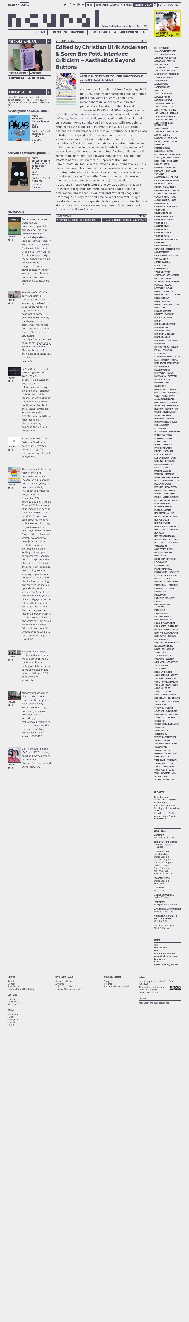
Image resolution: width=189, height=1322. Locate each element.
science (170, 649)
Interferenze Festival (164, 953)
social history (161, 665)
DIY (170, 304)
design (169, 288)
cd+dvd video (160, 183)
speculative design (170, 701)
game (167, 382)
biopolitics (159, 151)
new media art (160, 539)
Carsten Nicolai (161, 177)
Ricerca (108, 983)
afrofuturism (160, 74)
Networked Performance (166, 956)
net (172, 513)
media (71, 40)
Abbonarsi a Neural (23, 41)
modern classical (171, 496)
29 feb (12, 484)
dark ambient (173, 275)
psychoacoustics (162, 616)
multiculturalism (162, 500)
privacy (158, 601)
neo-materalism (161, 513)
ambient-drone (161, 83)
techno (171, 717)
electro (157, 320)
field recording (161, 366)
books (166, 164)
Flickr (11, 1024)
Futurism (158, 382)
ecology (158, 317)
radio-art (172, 636)
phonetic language (163, 568)
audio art (173, 119)
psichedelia (159, 609)
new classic (174, 526)
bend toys (172, 138)
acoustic (171, 60)
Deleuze (168, 284)
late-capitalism (161, 457)
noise (156, 542)
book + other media (169, 161)
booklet (158, 164)
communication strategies (166, 206)
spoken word (160, 704)
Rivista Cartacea (103, 32)
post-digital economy (164, 588)
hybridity (158, 408)
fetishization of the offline (166, 363)
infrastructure (161, 425)
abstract (158, 57)
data (156, 278)
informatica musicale (164, 418)
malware (166, 477)
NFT (170, 539)
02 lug (12, 300)
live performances (163, 464)
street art (159, 711)
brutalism (171, 170)
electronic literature (164, 333)
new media (159, 532)
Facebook (13, 1014)
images (157, 412)
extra (177, 356)
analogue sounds (162, 96)
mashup (175, 477)
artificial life (160, 119)
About (90, 4)
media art (158, 487)
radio (175, 629)
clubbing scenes (162, 200)
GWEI (156, 950)
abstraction (170, 57)
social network (161, 675)
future (167, 379)
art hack (164, 113)
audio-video (159, 131)
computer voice (161, 235)
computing (159, 242)
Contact (114, 4)
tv (169, 750)
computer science (162, 232)
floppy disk (159, 372)
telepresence (160, 733)
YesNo (25, 438)
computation (160, 209)
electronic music (162, 337)
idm (176, 408)
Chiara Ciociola (63, 216)
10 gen (12, 656)
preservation (160, 594)
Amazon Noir (160, 947)
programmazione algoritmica (162, 605)
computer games (161, 226)
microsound (169, 490)
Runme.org (159, 959)
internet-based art (163, 444)
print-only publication (164, 598)
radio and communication (166, 632)
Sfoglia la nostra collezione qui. (28, 104)
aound (157, 106)
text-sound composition (165, 737)
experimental (160, 353)
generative (173, 392)
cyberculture (160, 265)
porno (167, 578)
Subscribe (102, 4)
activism (175, 67)
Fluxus (170, 372)
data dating (166, 278)
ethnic (157, 350)
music (175, 500)
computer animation (163, 219)
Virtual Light (160, 813)
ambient (171, 77)
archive (172, 109)
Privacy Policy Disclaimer (21, 988)
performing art (161, 565)
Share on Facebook (12, 240)
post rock (173, 585)
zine (172, 779)
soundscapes (174, 698)
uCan (156, 961)
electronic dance (162, 330)
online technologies (163, 552)
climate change (161, 196)
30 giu (12, 377)
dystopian (169, 314)
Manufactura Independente (154, 1002)
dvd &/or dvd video (162, 311)
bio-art (167, 141)
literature (170, 460)
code (174, 200)
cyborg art (159, 275)
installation (160, 428)
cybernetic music (162, 271)
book (63, 40)
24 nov (12, 236)
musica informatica (163, 506)
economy (168, 317)
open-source (160, 555)
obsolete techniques (163, 549)
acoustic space (161, 64)
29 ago (12, 701)
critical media (160, 255)
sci (163, 649)
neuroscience (160, 526)
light (173, 457)
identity (169, 408)
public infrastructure (164, 623)
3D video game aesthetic (165, 51)
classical (175, 190)
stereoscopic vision (163, 707)
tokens (175, 743)
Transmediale (160, 746)
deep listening (172, 281)
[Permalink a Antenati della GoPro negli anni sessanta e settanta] (14, 754)
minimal (158, 493)
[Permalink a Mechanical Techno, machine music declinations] (14, 294)
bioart (175, 141)
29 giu (12, 446)
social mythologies (163, 672)
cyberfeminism (161, 268)
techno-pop (159, 720)
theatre (157, 740)
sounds (172, 694)
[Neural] (53, 18)
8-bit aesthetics (167, 54)
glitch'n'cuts (168, 395)
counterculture (161, 252)
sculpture (159, 658)
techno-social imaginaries (166, 724)
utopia (168, 753)
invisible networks (163, 448)
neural (176, 516)
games (173, 389)
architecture (160, 109)
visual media (168, 766)
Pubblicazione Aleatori (116, 986)
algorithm (174, 74)
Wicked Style (160, 802)
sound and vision (170, 681)
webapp (157, 776)
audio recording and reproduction (163, 123)
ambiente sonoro (162, 87)
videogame (172, 760)
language (158, 454)
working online (161, 779)
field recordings (162, 369)
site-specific (172, 662)
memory (158, 490)
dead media (159, 281)
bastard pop (160, 138)
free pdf (158, 379)
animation (159, 103)
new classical (161, 529)
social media (160, 668)
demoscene (159, 288)
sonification (171, 678)
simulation (159, 662)
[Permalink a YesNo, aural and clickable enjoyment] (14, 441)
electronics (173, 340)
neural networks (162, 523)
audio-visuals (173, 131)
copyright (159, 249)
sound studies (160, 694)
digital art (159, 294)
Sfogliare (109, 981)
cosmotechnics (173, 249)
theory (167, 740)
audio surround (161, 128)
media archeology (162, 483)
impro (157, 415)
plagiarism (174, 571)
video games (159, 760)
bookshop (159, 167)
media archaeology (170, 480)
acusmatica (159, 70)
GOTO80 (26, 416)
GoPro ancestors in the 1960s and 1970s (35, 750)
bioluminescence (162, 147)
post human (172, 581)
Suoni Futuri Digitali (165, 799)
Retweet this (9, 240)
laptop (168, 454)
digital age (168, 291)
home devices (173, 405)
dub (163, 307)
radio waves (160, 636)
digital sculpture (162, 301)
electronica (160, 340)
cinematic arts (169, 187)
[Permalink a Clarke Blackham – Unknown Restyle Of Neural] (14, 226)
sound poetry (172, 684)
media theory (171, 487)
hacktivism (159, 405)
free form (172, 376)
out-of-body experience (165, 559)
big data (158, 141)
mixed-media (169, 493)
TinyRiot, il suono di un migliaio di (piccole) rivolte (78, 219)
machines (158, 474)
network (167, 516)
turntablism (160, 750)
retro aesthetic (172, 642)
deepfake (158, 284)
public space (160, 626)
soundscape (160, 698)
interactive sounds (163, 434)
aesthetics (172, 70)
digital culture (173, 294)
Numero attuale (18, 73)
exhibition (167, 350)
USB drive (158, 753)
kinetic (157, 451)
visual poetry (160, 769)
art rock (174, 113)
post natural (160, 585)
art (57, 40)
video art (165, 756)
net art (157, 516)
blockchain (174, 154)
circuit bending (161, 190)
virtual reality (161, 763)
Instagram (13, 1019)
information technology (165, 421)
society (174, 675)
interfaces (159, 438)
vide (175, 753)
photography (160, 571)
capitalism (159, 173)
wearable (165, 773)
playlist (158, 575)
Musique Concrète (162, 510)
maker (157, 477)
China (170, 183)
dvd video (158, 314)
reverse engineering (163, 645)
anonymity (171, 103)
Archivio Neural (133, 32)
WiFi (165, 776)
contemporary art (162, 245)
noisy (164, 542)
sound (157, 681)
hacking (174, 402)
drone (157, 307)
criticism (173, 255)
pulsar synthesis (162, 629)
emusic (174, 346)
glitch (157, 395)
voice (156, 773)
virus (172, 763)
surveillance (160, 714)
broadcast (159, 170)
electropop (159, 343)
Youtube (12, 1022)
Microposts (16, 212)
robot (157, 649)
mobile (157, 496)
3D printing (164, 48)
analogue (158, 90)
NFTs (176, 539)
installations (160, 431)
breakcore (170, 167)
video (156, 756)
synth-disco (160, 717)
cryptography (161, 258)
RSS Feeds (127, 4)
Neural (11, 976)
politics (158, 578)
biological (159, 144)
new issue (174, 529)
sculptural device (162, 655)
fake (156, 360)
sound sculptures (162, 691)
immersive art (169, 412)
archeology (167, 106)
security (170, 658)
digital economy (161, 297)
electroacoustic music (164, 324)
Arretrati (36, 73)
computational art (163, 213)
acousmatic (159, 60)
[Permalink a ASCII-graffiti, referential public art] (14, 371)
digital (157, 291)
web (174, 773)
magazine (169, 474)
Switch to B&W (143, 4)
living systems (161, 467)
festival (174, 360)
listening (158, 460)
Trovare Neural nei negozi (27, 78)
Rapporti (78, 32)
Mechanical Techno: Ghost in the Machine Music (36, 346)
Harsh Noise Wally (32, 651)
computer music (161, 229)
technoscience (161, 730)
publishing (173, 626)
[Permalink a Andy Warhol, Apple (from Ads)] (14, 475)
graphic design (161, 402)
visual (157, 766)
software (158, 678)
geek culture (160, 392)
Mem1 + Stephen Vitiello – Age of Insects (126, 219)
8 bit (156, 54)
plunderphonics (171, 575)
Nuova (40, 32)
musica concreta (162, 503)
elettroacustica (161, 346)
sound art (159, 684)
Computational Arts (163, 216)
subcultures (171, 711)
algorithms (159, 77)
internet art (160, 441)
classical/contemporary (166, 193)
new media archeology (164, 536)
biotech (170, 151)
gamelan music (161, 389)
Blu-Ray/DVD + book (162, 157)
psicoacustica (161, 613)
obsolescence (160, 545)
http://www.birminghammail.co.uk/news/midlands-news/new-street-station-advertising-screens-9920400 (36, 729)
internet (170, 438)
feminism (165, 360)
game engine (160, 386)
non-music (173, 542)
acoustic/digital (161, 67)
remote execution (162, 639)
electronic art (161, 327)
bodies (176, 157)
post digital (159, 581)
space (157, 701)
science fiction (161, 652)
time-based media (162, 743)
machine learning (162, 470)
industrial (167, 415)
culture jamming (162, 262)
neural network (161, 519)
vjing (171, 769)
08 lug (12, 764)
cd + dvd (174, 177)
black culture (160, 154)
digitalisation (160, 304)
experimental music (163, 356)
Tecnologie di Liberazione (167, 808)
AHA (156, 945)
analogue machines (163, 93)
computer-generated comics (167, 239)
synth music (174, 714)
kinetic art (168, 451)
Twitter (11, 1017)
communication (161, 203)
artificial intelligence (164, 116)
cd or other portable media (166, 180)
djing (176, 304)
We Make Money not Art (166, 964)
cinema (157, 187)
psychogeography (162, 619)
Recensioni (58, 32)
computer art (160, 222)
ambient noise (160, 80)
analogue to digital (163, 100)
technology (159, 727)
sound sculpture (162, 688)
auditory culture (162, 134)
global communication (164, 399)
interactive (174, 431)
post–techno (160, 591)
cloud (173, 196)
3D (155, 48)
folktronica (160, 376)
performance (160, 562)
